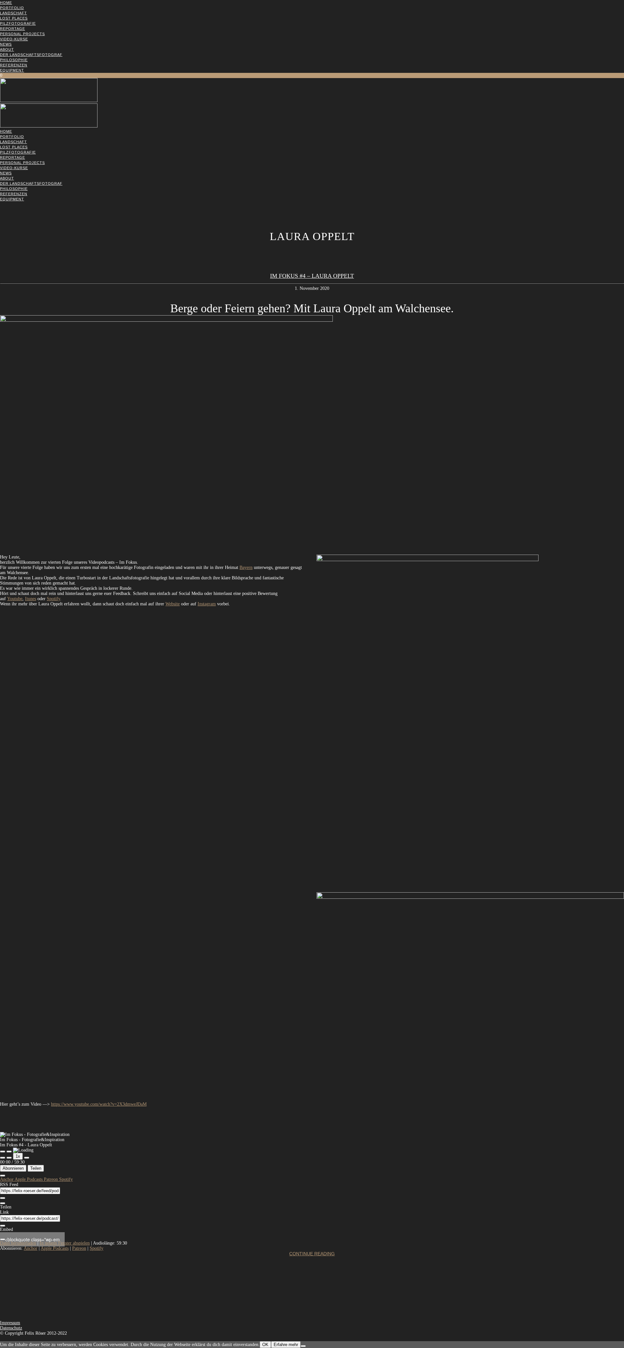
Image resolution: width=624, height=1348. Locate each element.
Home (6, 3)
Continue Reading (312, 1253)
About (7, 49)
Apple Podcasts (29, 1179)
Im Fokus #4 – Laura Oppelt (312, 276)
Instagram (207, 603)
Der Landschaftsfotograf (31, 55)
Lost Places (14, 18)
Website (172, 603)
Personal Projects (22, 34)
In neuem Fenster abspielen (65, 1243)
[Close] (2, 1176)
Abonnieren (13, 1168)
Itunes (30, 598)
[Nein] (303, 1346)
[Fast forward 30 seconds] (26, 1158)
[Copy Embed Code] (2, 1239)
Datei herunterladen (18, 1243)
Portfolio (12, 8)
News (6, 44)
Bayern (246, 567)
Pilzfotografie (18, 23)
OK (265, 1344)
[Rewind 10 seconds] (9, 1158)
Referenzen (13, 65)
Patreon (51, 1179)
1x (18, 1156)
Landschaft (13, 13)
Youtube (14, 598)
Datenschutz (11, 1328)
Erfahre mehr (286, 1344)
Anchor (7, 1179)
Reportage (12, 29)
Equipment (12, 70)
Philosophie (14, 60)
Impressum (10, 1322)
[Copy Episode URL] (2, 1226)
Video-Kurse (14, 39)
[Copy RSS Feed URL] (2, 1198)
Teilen (35, 1168)
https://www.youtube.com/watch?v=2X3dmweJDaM (99, 1104)
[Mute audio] (2, 1158)
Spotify (53, 598)
